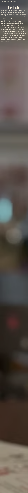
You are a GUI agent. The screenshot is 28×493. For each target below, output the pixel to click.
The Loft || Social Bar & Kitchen (9, 1)
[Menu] (20, 3)
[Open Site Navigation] (25, 3)
